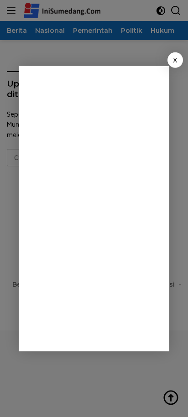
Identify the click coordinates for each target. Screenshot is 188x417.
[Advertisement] (101, 207)
